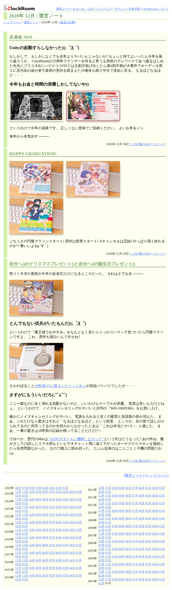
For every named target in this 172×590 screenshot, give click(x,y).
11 (23, 491)
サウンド (120, 9)
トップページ (12, 22)
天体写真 (134, 9)
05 (37, 488)
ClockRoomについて (155, 9)
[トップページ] (156, 475)
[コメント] (159, 144)
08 (16, 488)
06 (30, 488)
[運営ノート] (134, 475)
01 (63, 488)
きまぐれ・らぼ (83, 9)
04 (43, 488)
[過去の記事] (67, 22)
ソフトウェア (104, 9)
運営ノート (63, 9)
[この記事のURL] (140, 144)
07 (23, 488)
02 (57, 488)
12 (16, 491)
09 (37, 491)
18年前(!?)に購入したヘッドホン (60, 386)
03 (50, 488)
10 (30, 491)
